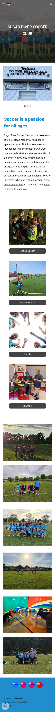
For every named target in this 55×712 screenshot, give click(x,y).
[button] (3, 4)
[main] (27, 31)
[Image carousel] (27, 86)
